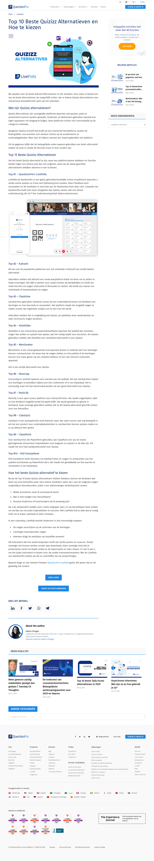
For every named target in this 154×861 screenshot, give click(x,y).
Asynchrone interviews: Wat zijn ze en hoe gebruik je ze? (125, 684)
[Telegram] (47, 608)
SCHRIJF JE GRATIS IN (135, 7)
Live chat (116, 737)
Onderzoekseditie (35, 769)
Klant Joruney (95, 778)
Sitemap (52, 847)
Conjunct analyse (96, 754)
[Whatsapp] (38, 608)
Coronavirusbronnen (55, 772)
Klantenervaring (35, 754)
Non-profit (71, 754)
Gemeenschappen (35, 760)
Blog (49, 751)
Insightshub (33, 775)
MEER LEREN (53, 577)
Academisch (72, 757)
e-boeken (51, 757)
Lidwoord (51, 754)
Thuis (10, 14)
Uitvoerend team (140, 754)
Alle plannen (72, 751)
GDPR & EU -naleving (98, 772)
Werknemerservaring (97, 775)
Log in (142, 2)
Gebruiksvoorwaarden (82, 847)
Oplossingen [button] (69, 7)
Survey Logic (12, 757)
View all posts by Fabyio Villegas (40, 639)
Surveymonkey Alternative (76, 770)
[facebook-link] (75, 737)
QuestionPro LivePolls (58, 562)
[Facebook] (21, 608)
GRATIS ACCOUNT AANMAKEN (53, 588)
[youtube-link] (89, 737)
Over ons (137, 751)
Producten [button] (54, 7)
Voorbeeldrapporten (14, 754)
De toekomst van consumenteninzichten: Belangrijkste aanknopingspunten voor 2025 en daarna (57, 686)
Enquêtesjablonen (54, 760)
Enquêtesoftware (35, 751)
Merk (136, 769)
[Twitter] (30, 608)
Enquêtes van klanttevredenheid (101, 763)
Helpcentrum (104, 737)
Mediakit (137, 772)
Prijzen (103, 7)
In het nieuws (139, 757)
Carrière (137, 766)
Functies (94, 7)
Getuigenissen (139, 760)
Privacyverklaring (65, 847)
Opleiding (51, 766)
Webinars (51, 769)
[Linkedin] (12, 608)
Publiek (32, 763)
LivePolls (20, 14)
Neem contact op (140, 774)
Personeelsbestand (36, 757)
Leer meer (127, 46)
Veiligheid (11, 769)
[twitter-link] (80, 737)
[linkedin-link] (84, 737)
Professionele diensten (15, 766)
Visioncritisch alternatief (76, 773)
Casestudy (51, 763)
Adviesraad (138, 763)
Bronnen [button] (82, 7)
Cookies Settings (99, 847)
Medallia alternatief (74, 776)
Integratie (11, 763)
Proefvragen (12, 751)
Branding (11, 760)
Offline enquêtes (96, 760)
